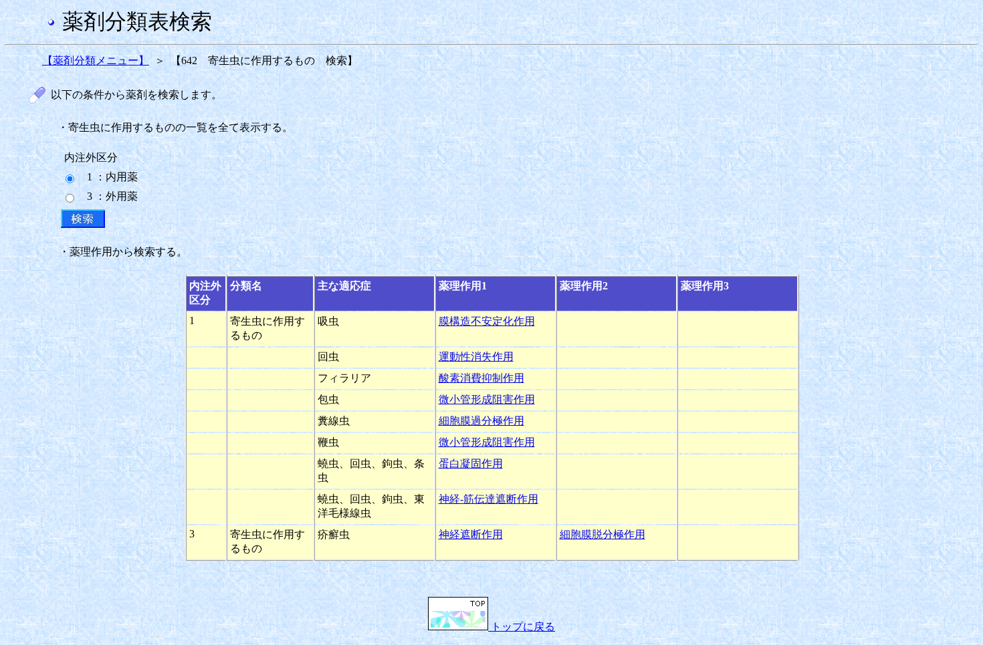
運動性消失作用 (476, 356)
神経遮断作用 (471, 534)
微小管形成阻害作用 (487, 399)
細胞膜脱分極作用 (602, 534)
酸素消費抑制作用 (481, 378)
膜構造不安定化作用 (487, 321)
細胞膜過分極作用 (481, 420)
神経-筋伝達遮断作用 (488, 499)
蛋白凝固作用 (471, 463)
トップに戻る (521, 626)
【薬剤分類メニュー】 (95, 60)
